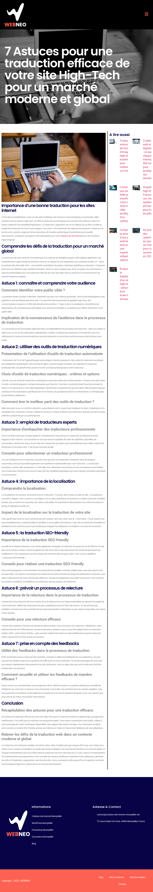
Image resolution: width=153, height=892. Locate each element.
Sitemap (122, 884)
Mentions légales (137, 877)
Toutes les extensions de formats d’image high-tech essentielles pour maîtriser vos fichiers (127, 155)
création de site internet (71, 236)
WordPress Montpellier (42, 823)
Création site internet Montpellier (47, 816)
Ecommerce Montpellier (42, 837)
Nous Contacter (116, 877)
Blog (34, 843)
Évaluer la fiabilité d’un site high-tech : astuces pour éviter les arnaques (125, 284)
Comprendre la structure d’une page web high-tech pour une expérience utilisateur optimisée (127, 244)
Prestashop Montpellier (42, 830)
